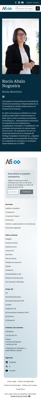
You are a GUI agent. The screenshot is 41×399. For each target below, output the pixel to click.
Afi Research (10, 320)
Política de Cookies (29, 385)
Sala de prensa (10, 258)
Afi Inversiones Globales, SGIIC (17, 312)
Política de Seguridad (26, 381)
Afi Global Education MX (14, 301)
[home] (7, 8)
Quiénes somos (11, 247)
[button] (37, 8)
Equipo (8, 266)
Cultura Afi (9, 250)
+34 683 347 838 (11, 344)
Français (36, 2)
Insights (8, 239)
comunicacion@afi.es (13, 342)
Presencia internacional (14, 278)
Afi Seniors (9, 316)
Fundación (9, 270)
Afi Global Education (13, 297)
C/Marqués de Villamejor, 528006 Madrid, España (15, 349)
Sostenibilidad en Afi (13, 274)
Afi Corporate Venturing (14, 282)
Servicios (8, 254)
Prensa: (8, 339)
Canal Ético (20, 389)
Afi (6, 293)
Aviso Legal (11, 381)
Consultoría (9, 212)
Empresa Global (11, 243)
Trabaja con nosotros (13, 262)
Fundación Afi (10, 308)
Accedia (8, 305)
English (29, 2)
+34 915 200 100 (11, 335)
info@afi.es (9, 331)
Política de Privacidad (12, 385)
